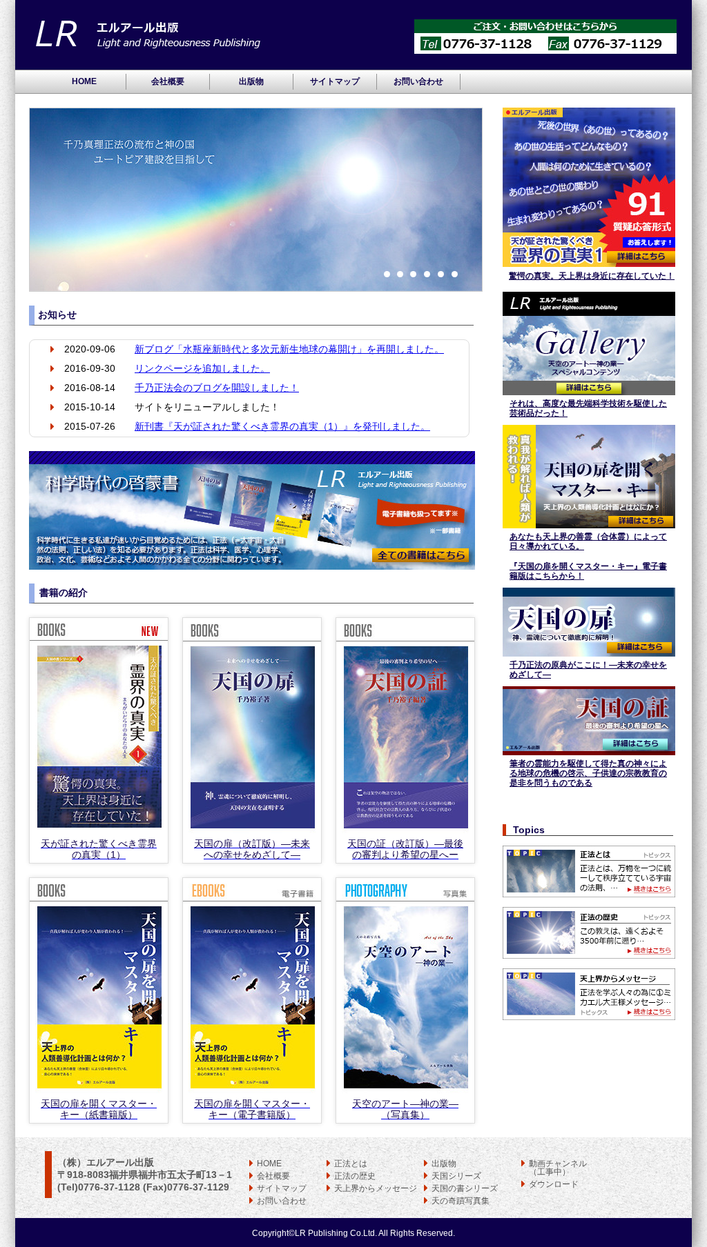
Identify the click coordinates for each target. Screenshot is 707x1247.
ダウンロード (554, 1184)
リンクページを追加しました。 (202, 368)
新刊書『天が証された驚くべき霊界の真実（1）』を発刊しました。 (282, 426)
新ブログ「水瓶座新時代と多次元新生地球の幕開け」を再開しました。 (289, 349)
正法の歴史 (355, 1176)
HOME (84, 81)
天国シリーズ (456, 1176)
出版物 (251, 81)
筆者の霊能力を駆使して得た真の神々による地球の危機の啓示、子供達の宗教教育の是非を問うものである (588, 773)
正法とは (350, 1163)
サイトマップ (335, 81)
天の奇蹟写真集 (461, 1201)
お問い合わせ (418, 81)
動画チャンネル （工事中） (558, 1168)
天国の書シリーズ (465, 1188)
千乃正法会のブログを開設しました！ (217, 387)
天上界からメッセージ (375, 1188)
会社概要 (167, 81)
